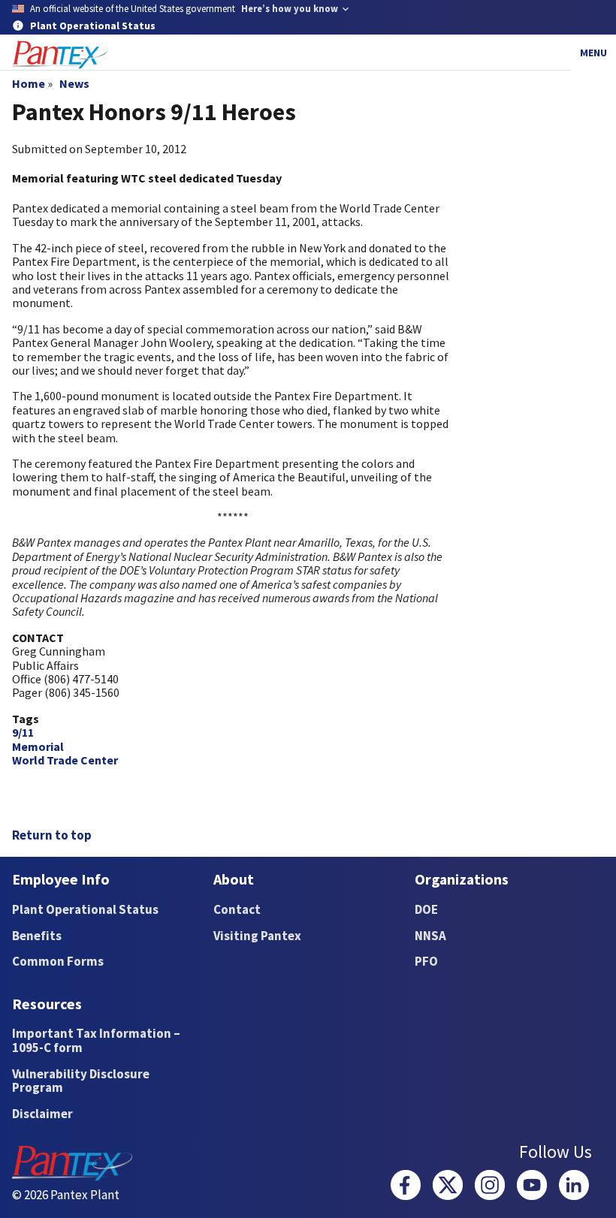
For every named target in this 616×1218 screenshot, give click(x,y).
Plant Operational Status (85, 909)
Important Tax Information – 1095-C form (96, 1040)
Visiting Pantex (257, 935)
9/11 (23, 732)
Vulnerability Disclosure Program (80, 1081)
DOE (426, 909)
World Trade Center (65, 759)
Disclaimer (42, 1113)
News (74, 83)
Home (28, 83)
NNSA (430, 935)
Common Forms (58, 961)
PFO (426, 961)
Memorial (38, 746)
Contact (237, 909)
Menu (593, 52)
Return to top (52, 835)
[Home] (60, 55)
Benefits (37, 935)
